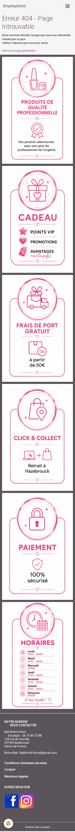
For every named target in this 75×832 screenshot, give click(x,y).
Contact (9, 769)
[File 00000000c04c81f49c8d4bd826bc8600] (37, 328)
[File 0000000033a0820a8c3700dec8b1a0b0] (37, 546)
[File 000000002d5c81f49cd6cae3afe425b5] (37, 219)
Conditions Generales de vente (25, 763)
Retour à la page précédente (18, 50)
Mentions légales (16, 776)
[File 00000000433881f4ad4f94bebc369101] (37, 437)
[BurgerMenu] (67, 6)
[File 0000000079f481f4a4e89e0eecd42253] (37, 110)
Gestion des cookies (37, 827)
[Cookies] (8, 823)
